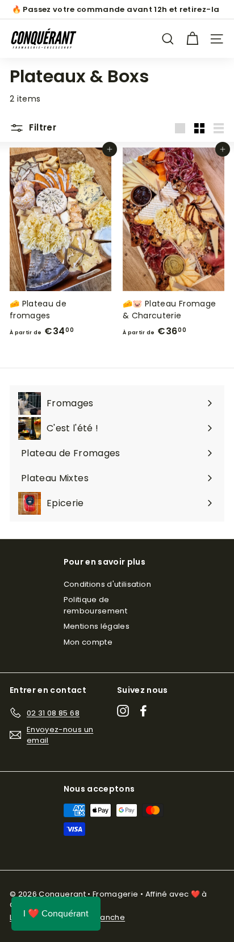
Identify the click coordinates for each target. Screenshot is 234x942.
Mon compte (88, 642)
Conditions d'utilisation (107, 584)
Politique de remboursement (96, 605)
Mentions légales (97, 626)
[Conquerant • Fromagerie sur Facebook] (143, 711)
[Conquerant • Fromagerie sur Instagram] (123, 711)
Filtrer (41, 127)
